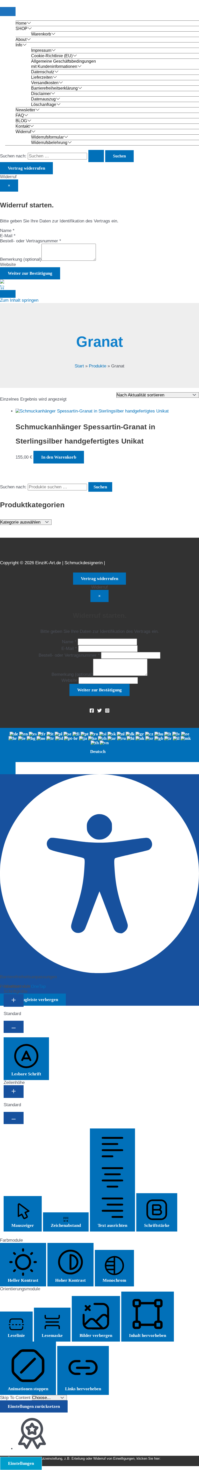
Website (8, 264)
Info (19, 45)
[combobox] (99, 745)
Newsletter (25, 110)
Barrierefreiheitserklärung (54, 88)
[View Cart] (2, 287)
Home (21, 23)
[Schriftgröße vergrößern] (14, 1000)
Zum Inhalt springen (19, 300)
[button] (8, 768)
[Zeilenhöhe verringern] (14, 1118)
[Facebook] (91, 711)
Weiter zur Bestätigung (30, 273)
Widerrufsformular (47, 137)
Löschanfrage (43, 104)
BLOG (21, 121)
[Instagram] (107, 711)
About (21, 39)
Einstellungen (21, 1463)
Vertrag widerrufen (26, 168)
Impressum (41, 50)
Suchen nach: (13, 486)
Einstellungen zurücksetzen (34, 1406)
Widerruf (23, 131)
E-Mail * (8, 235)
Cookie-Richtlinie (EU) (52, 56)
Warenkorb (41, 34)
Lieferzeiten (42, 77)
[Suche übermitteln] (96, 156)
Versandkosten (45, 83)
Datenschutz (42, 72)
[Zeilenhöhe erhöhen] (14, 1091)
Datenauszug (43, 99)
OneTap (38, 986)
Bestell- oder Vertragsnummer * (30, 240)
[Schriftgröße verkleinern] (14, 1027)
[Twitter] (99, 711)
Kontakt (23, 126)
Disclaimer (41, 93)
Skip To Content (16, 1397)
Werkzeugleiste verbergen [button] (33, 999)
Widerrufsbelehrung (49, 142)
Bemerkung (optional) (20, 259)
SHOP (21, 28)
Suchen (100, 486)
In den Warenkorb (58, 457)
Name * (7, 230)
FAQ (20, 115)
